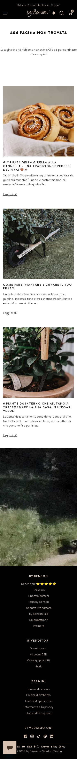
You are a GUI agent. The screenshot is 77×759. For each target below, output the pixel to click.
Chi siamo (38, 590)
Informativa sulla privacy (38, 707)
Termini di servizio (38, 689)
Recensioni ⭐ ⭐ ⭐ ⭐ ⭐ (38, 584)
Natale (39, 666)
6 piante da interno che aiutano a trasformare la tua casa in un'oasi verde (37, 407)
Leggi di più (10, 194)
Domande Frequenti (38, 713)
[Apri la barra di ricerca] (61, 13)
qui (55, 50)
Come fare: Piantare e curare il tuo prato (37, 286)
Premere (38, 626)
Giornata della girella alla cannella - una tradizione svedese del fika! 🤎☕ (36, 166)
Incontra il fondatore (38, 608)
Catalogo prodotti (38, 660)
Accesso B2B (38, 654)
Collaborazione (38, 620)
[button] (53, 13)
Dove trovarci (38, 648)
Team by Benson (38, 602)
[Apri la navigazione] (5, 13)
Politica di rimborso (38, 695)
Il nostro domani (38, 596)
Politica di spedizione (38, 701)
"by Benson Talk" (38, 614)
